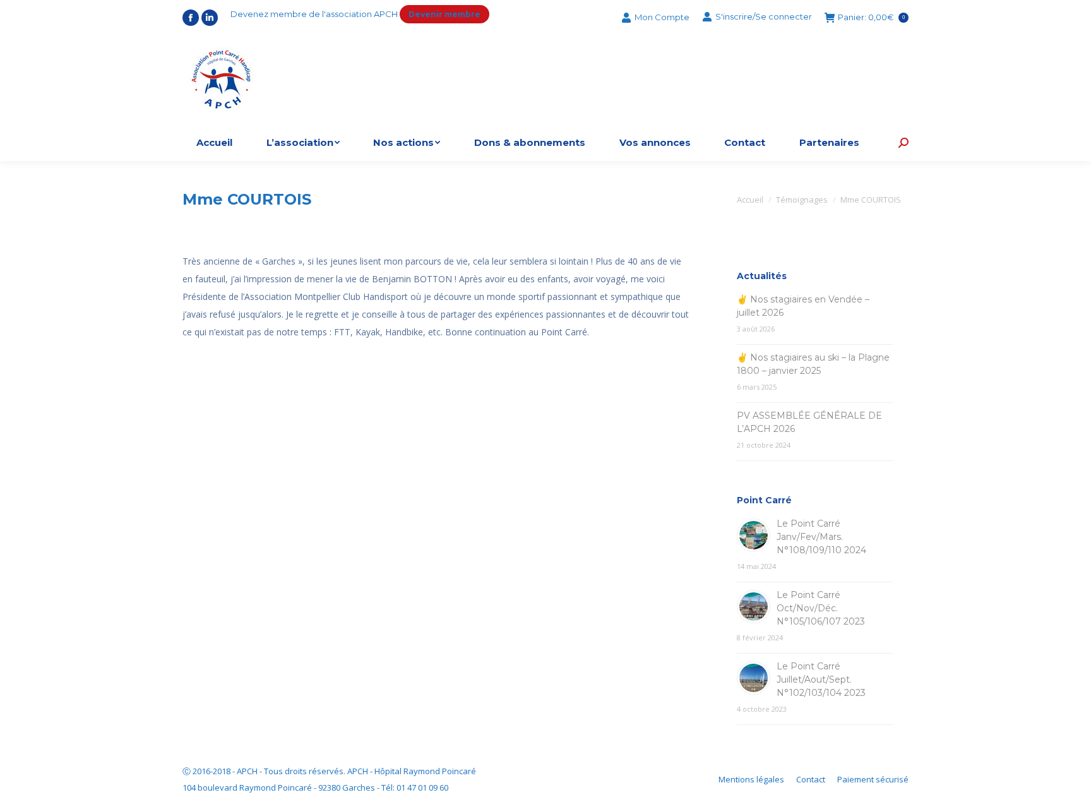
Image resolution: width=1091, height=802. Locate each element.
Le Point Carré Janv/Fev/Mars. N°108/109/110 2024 (821, 537)
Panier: (871, 18)
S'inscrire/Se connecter (763, 16)
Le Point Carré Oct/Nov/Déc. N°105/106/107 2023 (821, 608)
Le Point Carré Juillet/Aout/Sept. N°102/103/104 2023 (821, 679)
